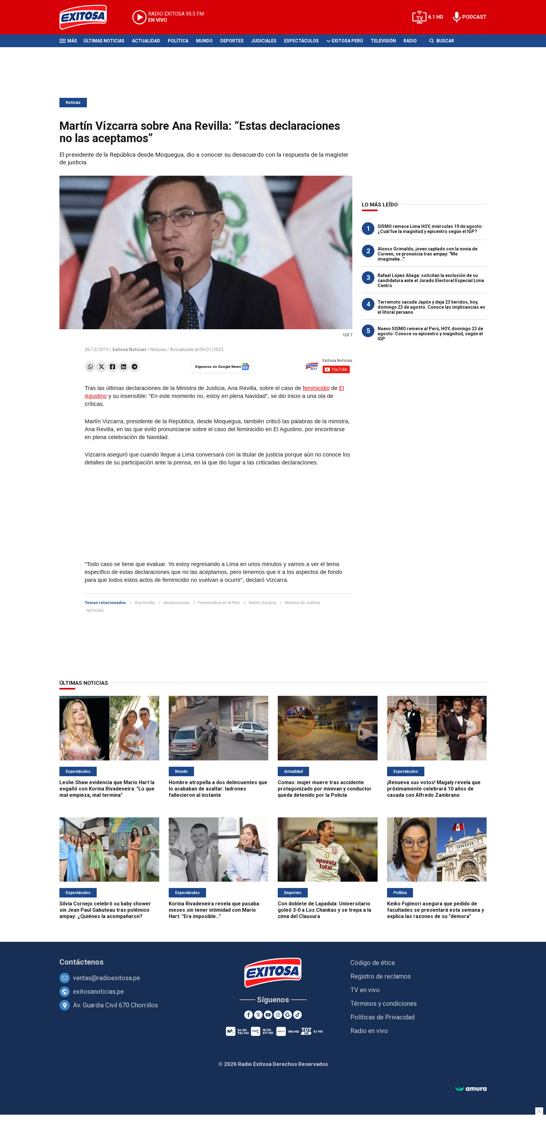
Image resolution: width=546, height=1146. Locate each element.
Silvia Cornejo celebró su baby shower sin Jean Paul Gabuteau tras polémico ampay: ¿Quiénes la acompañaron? (105, 910)
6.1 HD (435, 17)
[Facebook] (112, 366)
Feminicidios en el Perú (219, 602)
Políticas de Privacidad (382, 1017)
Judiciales (263, 40)
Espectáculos (301, 40)
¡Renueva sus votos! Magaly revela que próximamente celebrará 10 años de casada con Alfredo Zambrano (434, 788)
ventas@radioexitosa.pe (106, 978)
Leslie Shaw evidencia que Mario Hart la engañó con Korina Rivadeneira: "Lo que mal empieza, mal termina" (107, 788)
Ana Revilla (145, 602)
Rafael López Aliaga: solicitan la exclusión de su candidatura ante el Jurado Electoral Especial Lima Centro (431, 280)
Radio (410, 40)
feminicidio (316, 388)
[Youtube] (268, 1015)
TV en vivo (365, 990)
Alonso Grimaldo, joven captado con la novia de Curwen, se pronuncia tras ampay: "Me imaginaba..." (427, 253)
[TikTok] (297, 1015)
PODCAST (474, 17)
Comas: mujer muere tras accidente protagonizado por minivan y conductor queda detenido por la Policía (325, 788)
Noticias (73, 102)
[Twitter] (101, 366)
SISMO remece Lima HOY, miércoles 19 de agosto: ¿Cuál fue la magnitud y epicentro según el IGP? (430, 229)
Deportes (232, 40)
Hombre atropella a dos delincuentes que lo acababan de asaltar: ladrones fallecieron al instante (218, 788)
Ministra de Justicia (302, 602)
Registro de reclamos (380, 976)
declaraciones (176, 602)
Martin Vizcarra (262, 602)
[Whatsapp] (90, 366)
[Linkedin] (123, 366)
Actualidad (146, 40)
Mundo (204, 40)
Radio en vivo (369, 1031)
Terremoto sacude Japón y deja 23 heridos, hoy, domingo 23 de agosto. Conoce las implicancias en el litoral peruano (431, 307)
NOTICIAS (95, 610)
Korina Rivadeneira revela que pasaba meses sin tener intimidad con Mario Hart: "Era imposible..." (214, 910)
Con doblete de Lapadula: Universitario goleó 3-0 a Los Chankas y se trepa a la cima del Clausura (324, 910)
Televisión (383, 40)
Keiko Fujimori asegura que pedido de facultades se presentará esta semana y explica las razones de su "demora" (435, 910)
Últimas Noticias (103, 40)
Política (178, 40)
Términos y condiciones (383, 1003)
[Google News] (287, 1015)
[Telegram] (134, 366)
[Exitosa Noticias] (88, 17)
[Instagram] (278, 1015)
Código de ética (372, 963)
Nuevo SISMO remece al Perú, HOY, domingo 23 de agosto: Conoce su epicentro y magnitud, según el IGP (430, 333)
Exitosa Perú (347, 40)
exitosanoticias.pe (98, 991)
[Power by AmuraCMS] (471, 1089)
